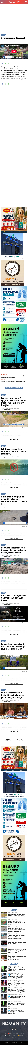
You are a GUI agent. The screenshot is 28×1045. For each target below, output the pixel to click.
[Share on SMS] (8, 63)
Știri (5, 1033)
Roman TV (6, 42)
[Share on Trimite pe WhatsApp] (5, 63)
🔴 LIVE (9, 1033)
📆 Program (8, 1035)
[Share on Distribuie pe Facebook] (2, 63)
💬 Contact (15, 1037)
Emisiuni (22, 1033)
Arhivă (14, 1035)
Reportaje (15, 1033)
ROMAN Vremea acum (14, 739)
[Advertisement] (14, 20)
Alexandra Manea (7, 409)
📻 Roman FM (21, 1035)
